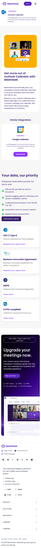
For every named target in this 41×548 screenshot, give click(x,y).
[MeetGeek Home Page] (9, 446)
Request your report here (14, 244)
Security (4, 539)
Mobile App (9, 478)
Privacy (10, 539)
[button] (35, 4)
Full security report (11, 219)
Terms (16, 539)
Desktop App (10, 481)
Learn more (20, 154)
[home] (11, 4)
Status (24, 539)
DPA (20, 539)
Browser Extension (12, 484)
